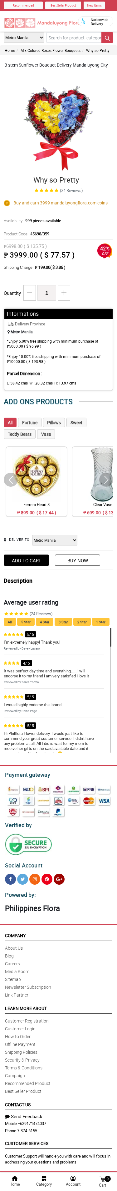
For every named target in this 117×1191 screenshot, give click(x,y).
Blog (9, 956)
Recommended (23, 5)
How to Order (18, 1036)
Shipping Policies (21, 1052)
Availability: (32, 221)
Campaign (15, 1075)
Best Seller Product (63, 5)
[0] (102, 1179)
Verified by (18, 825)
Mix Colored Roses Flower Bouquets (50, 50)
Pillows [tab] (54, 422)
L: (17, 382)
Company (15, 935)
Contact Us (18, 1105)
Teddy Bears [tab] (20, 434)
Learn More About (26, 1008)
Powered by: (20, 894)
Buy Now (77, 560)
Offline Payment (20, 1044)
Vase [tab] (46, 434)
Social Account (23, 865)
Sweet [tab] (76, 422)
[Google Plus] (59, 879)
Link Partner (16, 995)
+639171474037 (32, 1123)
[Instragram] (34, 879)
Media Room (17, 971)
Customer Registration (27, 1021)
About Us (14, 948)
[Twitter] (22, 879)
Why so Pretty (98, 50)
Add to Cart (26, 560)
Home (10, 50)
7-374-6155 (27, 1130)
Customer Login (20, 1029)
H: (65, 382)
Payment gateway (27, 774)
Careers (12, 964)
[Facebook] (10, 879)
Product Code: (26, 234)
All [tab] (10, 422)
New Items (94, 5)
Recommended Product (28, 1083)
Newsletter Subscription (28, 987)
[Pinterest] (46, 879)
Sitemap (13, 979)
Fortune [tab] (29, 422)
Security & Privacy (22, 1060)
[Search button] (107, 37)
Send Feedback (26, 1116)
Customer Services (26, 1143)
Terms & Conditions (23, 1068)
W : (41, 382)
